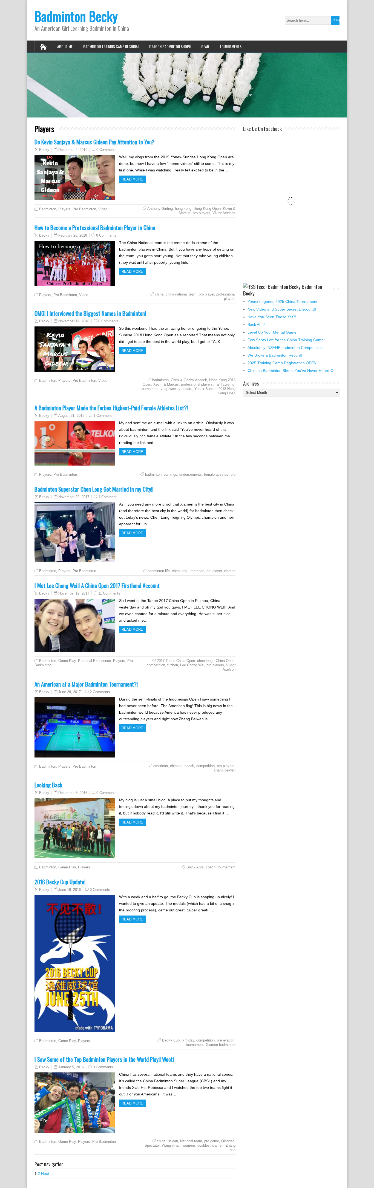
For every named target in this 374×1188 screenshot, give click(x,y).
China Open (225, 661)
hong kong (183, 208)
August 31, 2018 (71, 416)
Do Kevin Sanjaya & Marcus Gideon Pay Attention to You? (94, 141)
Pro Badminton (84, 209)
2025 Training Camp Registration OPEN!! (283, 363)
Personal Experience (94, 661)
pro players (201, 213)
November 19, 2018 (73, 321)
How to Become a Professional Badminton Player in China (94, 227)
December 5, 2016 (72, 793)
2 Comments (100, 692)
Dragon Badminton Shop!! (170, 46)
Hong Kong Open (207, 208)
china (159, 294)
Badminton (47, 209)
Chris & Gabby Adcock (189, 380)
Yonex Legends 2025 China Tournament (282, 301)
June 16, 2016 (69, 890)
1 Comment (102, 416)
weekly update (180, 389)
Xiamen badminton (220, 1045)
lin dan (173, 1141)
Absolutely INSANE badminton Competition (285, 347)
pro (233, 474)
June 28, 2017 (69, 692)
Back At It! (256, 324)
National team (191, 1141)
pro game (211, 1141)
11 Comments (109, 593)
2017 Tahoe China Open (176, 661)
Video (102, 209)
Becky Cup (171, 1040)
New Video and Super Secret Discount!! (282, 309)
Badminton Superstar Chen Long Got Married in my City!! (93, 489)
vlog (164, 389)
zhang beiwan (224, 770)
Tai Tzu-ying (224, 384)
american (160, 766)
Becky (44, 150)
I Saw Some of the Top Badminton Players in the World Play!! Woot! (104, 1059)
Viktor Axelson (223, 213)
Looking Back (48, 784)
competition (156, 665)
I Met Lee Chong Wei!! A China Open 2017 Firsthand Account (97, 585)
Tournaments (230, 46)
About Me (65, 46)
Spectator (152, 1145)
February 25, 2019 (72, 235)
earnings (170, 474)
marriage (197, 571)
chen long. (180, 571)
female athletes (216, 474)
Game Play (67, 661)
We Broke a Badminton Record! (275, 355)
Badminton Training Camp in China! (111, 46)
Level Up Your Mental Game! (273, 332)
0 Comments (106, 150)
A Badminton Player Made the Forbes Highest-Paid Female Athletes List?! (111, 407)
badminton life (159, 571)
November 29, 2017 (73, 497)
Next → (47, 1173)
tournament (150, 389)
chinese (176, 766)
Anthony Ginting (160, 208)
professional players (225, 296)
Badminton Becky (76, 16)
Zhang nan (230, 1147)
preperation (225, 1040)
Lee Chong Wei (192, 665)
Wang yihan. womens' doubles (186, 1145)
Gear (205, 46)
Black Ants (195, 867)
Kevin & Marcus (166, 384)
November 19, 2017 (73, 593)
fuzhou (172, 665)
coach (189, 766)
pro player (206, 294)
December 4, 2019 (72, 150)
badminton (160, 380)
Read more (132, 179)
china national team (181, 294)
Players (64, 209)
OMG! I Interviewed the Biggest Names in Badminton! (90, 313)
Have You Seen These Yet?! (272, 317)
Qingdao (227, 1141)
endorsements (190, 474)
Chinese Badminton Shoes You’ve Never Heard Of (291, 370)
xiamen (229, 571)
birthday (188, 1040)
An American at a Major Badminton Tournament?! (86, 684)
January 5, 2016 (71, 1067)
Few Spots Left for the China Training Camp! (286, 340)
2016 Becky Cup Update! (59, 881)
